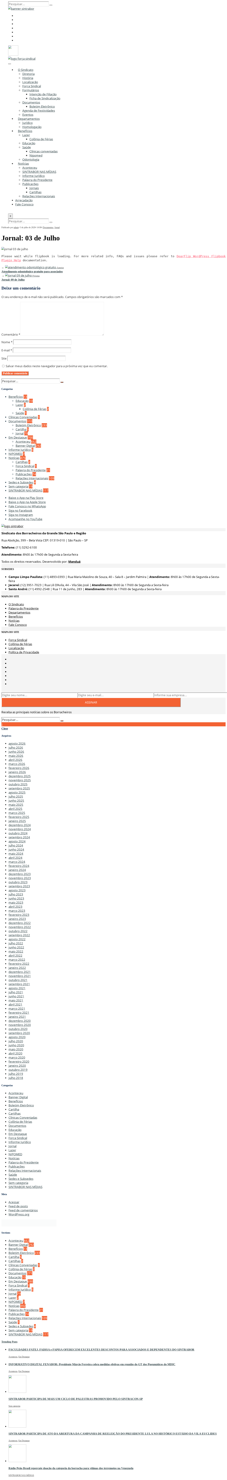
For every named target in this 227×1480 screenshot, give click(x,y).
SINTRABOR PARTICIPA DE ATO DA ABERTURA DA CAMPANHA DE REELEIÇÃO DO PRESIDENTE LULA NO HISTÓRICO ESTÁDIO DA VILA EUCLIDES (113, 1433)
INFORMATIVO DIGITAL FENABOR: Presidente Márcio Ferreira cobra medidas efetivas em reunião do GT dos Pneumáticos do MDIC (92, 1364)
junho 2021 (16, 996)
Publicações (30, 184)
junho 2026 (16, 752)
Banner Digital (25, 446)
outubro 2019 (18, 1070)
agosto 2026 (17, 743)
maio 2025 (16, 805)
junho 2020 (16, 1045)
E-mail (6, 350)
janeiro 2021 (17, 1017)
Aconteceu (29, 168)
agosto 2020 (17, 1037)
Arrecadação (24, 200)
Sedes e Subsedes (21, 482)
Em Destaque (18, 437)
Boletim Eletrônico (42, 106)
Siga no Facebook (20, 510)
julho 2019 (16, 1074)
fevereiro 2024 (19, 866)
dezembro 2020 (20, 1021)
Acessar (14, 1202)
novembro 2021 (20, 976)
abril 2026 (15, 760)
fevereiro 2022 (19, 964)
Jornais (34, 188)
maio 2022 (16, 951)
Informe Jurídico (33, 176)
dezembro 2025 (20, 776)
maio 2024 (16, 854)
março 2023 (17, 911)
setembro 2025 (19, 788)
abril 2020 (15, 1053)
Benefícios (25, 131)
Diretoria (28, 74)
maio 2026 (16, 756)
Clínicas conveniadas (43, 151)
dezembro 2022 (20, 923)
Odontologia (30, 159)
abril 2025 (15, 809)
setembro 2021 (19, 984)
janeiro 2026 (17, 772)
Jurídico (27, 123)
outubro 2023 (18, 882)
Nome (6, 342)
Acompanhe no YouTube (25, 519)
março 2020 (17, 1057)
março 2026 (17, 764)
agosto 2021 (17, 988)
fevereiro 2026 (19, 768)
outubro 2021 (18, 980)
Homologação (31, 127)
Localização (30, 82)
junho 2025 (16, 801)
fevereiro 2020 (19, 1061)
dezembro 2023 (20, 874)
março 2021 (17, 1008)
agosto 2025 (17, 792)
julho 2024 (16, 845)
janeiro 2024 (17, 870)
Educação (28, 143)
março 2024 (17, 862)
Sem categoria (18, 486)
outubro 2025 (18, 784)
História (27, 78)
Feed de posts (18, 1206)
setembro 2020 (19, 1033)
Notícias (23, 164)
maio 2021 (16, 1000)
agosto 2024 (17, 841)
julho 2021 (16, 992)
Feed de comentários (23, 1210)
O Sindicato (25, 70)
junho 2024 (16, 849)
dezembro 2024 (20, 825)
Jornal (57, 227)
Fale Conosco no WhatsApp (27, 506)
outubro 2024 (18, 833)
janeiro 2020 (17, 1066)
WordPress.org (19, 1214)
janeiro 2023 (17, 919)
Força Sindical (31, 86)
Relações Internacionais (38, 196)
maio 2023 (16, 902)
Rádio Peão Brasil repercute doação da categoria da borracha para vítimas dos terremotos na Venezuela (71, 1468)
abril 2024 (15, 858)
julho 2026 (16, 747)
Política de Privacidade (24, 652)
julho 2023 (16, 894)
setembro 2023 (19, 886)
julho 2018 (16, 1078)
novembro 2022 (20, 927)
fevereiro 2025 (19, 817)
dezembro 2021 (20, 972)
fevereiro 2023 (19, 915)
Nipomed (35, 155)
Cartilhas (35, 192)
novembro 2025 (20, 780)
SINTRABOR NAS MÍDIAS (39, 172)
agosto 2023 (17, 890)
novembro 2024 (20, 829)
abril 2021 (15, 1004)
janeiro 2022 (17, 968)
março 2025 (17, 813)
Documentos (31, 102)
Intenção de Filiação (43, 94)
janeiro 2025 (17, 821)
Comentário (10, 334)
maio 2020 (16, 1049)
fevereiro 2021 (19, 1013)
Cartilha (21, 429)
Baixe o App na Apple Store (27, 502)
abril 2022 (15, 955)
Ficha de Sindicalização (44, 98)
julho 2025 (16, 796)
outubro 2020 (18, 1029)
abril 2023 (15, 907)
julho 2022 (16, 943)
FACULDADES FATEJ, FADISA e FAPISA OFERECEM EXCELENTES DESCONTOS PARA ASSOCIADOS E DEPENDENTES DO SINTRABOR (101, 1349)
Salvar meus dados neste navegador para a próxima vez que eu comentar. (57, 366)
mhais (16, 227)
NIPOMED (15, 454)
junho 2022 (16, 947)
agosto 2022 (17, 939)
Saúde (26, 147)
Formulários (30, 90)
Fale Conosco (24, 204)
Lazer (26, 135)
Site (4, 358)
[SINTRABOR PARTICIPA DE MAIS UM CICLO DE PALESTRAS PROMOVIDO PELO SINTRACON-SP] (17, 1392)
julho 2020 (16, 1041)
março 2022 (17, 960)
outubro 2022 (18, 931)
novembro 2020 (20, 1025)
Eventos (27, 115)
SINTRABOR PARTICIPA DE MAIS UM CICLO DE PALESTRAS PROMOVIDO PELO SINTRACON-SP (76, 1398)
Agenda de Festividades (38, 111)
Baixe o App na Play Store (26, 498)
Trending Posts (9, 1341)
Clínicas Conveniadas (23, 417)
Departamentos (29, 119)
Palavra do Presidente (37, 180)
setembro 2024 (19, 837)
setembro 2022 (19, 935)
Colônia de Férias (41, 139)
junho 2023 (16, 898)
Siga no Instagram (21, 515)
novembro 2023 (20, 878)
